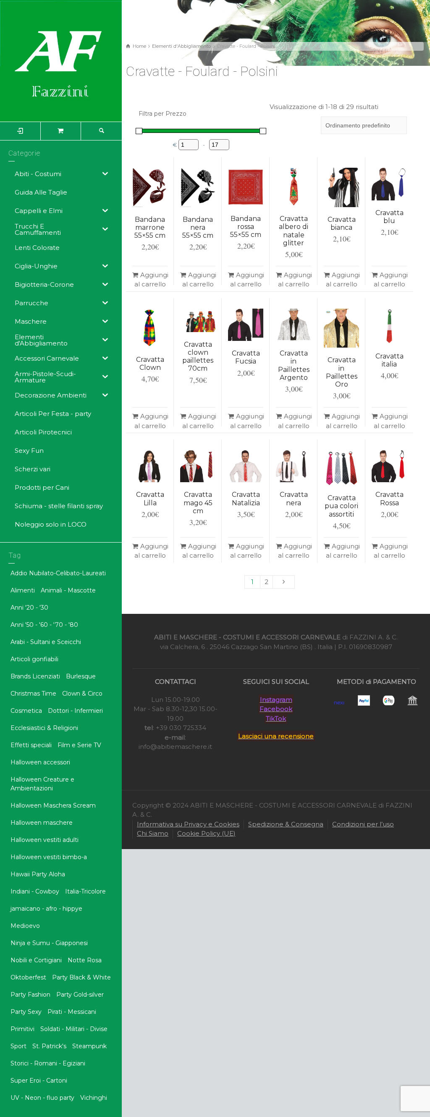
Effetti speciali (31, 745)
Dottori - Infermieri (75, 710)
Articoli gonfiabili (34, 659)
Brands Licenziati (35, 676)
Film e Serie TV (79, 745)
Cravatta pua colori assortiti (341, 506)
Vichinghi (93, 1097)
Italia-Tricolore (85, 891)
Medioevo (25, 926)
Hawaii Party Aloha (37, 874)
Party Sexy (26, 1012)
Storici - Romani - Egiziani (47, 1063)
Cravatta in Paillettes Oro (341, 372)
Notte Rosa (85, 960)
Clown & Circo (82, 693)
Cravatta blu (389, 217)
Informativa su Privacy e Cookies (188, 824)
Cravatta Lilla (150, 499)
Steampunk (89, 1046)
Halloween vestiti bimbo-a (48, 857)
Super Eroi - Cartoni (38, 1080)
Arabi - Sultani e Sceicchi (45, 642)
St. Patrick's (49, 1046)
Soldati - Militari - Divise (74, 1029)
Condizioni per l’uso (363, 824)
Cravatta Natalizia (246, 499)
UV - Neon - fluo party (42, 1097)
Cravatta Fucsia (246, 357)
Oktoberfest (28, 977)
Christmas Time (33, 693)
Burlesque (81, 676)
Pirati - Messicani (71, 1012)
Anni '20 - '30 (29, 607)
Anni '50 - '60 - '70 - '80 (44, 625)
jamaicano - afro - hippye (46, 908)
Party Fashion (30, 994)
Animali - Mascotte (68, 590)
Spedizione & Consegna (285, 824)
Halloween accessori (40, 762)
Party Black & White (81, 977)
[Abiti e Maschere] (61, 60)
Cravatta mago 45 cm (198, 502)
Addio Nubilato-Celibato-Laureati (58, 573)
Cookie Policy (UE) (206, 833)
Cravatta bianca (342, 223)
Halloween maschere (41, 822)
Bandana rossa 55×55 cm (245, 227)
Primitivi (22, 1029)
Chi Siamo (152, 833)
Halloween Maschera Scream (53, 805)
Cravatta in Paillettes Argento (293, 365)
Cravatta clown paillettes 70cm (197, 356)
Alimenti (22, 590)
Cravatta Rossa (389, 499)
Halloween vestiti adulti (44, 840)
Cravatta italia (389, 360)
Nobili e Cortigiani (36, 960)
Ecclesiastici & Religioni (44, 728)
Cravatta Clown (150, 363)
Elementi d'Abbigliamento (181, 46)
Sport (18, 1046)
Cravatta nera (294, 499)
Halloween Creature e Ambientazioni (42, 784)
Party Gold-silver (80, 994)
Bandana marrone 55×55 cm (149, 227)
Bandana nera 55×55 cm (197, 227)
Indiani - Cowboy (34, 891)
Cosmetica (26, 710)
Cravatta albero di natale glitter (293, 231)
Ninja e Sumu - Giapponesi (49, 943)
